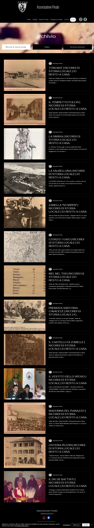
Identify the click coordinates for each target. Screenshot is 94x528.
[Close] (92, 525)
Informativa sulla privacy (22, 526)
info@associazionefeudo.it (46, 513)
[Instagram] (81, 19)
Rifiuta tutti (76, 525)
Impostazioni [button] (66, 525)
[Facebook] (85, 19)
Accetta (86, 525)
